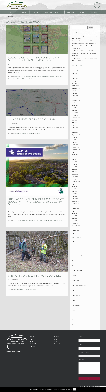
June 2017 (74, 216)
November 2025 (76, 83)
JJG (9, 64)
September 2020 (76, 152)
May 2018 (74, 193)
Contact (93, 12)
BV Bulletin (47, 12)
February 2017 (75, 223)
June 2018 (74, 191)
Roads (14, 78)
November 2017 (76, 206)
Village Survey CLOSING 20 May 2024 (32, 119)
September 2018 (76, 184)
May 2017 (74, 218)
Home (7, 16)
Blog (24, 12)
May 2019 (74, 169)
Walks (18, 78)
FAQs (82, 12)
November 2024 (76, 100)
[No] (104, 389)
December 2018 (76, 181)
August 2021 (75, 137)
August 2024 (75, 105)
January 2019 (75, 179)
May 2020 (74, 159)
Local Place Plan (29, 78)
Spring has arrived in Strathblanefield (34, 275)
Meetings (70, 12)
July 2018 (74, 189)
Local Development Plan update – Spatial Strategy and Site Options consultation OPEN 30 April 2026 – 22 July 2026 (84, 53)
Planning (57, 76)
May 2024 (74, 110)
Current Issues (23, 76)
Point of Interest (76, 295)
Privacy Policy (58, 344)
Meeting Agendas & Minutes (79, 285)
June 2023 (74, 120)
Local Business (50, 76)
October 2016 (75, 230)
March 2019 (75, 174)
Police (73, 300)
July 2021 (74, 139)
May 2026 (74, 76)
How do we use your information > (89, 387)
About (12, 12)
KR (8, 279)
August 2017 (75, 213)
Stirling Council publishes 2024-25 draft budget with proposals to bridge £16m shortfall (36, 201)
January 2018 (75, 201)
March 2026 (75, 78)
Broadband (16, 76)
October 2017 (75, 208)
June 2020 (74, 157)
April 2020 (74, 162)
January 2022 (75, 132)
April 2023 (74, 122)
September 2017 (76, 211)
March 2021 (75, 144)
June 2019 (74, 167)
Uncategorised (75, 315)
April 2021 (74, 142)
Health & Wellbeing (37, 76)
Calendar (59, 12)
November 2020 (76, 149)
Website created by (12, 351)
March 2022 (75, 127)
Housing (45, 76)
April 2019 (74, 171)
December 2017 (76, 203)
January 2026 (75, 81)
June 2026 (74, 73)
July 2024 (74, 108)
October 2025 (75, 85)
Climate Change (76, 251)
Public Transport (22, 133)
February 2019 (75, 176)
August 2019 (75, 164)
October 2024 (75, 103)
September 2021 (76, 135)
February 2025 (75, 98)
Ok (74, 389)
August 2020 (75, 154)
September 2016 (76, 233)
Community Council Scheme (79, 256)
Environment (30, 76)
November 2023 (76, 117)
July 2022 (74, 125)
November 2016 (76, 228)
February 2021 (75, 147)
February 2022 (75, 130)
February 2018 (75, 198)
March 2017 (75, 220)
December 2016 (76, 225)
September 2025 (76, 88)
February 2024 (75, 115)
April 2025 (74, 93)
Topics (35, 12)
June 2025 (74, 90)
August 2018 (75, 186)
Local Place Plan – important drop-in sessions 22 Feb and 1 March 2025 (33, 59)
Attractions (74, 241)
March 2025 (75, 95)
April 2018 (74, 196)
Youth (21, 78)
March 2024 (75, 112)
